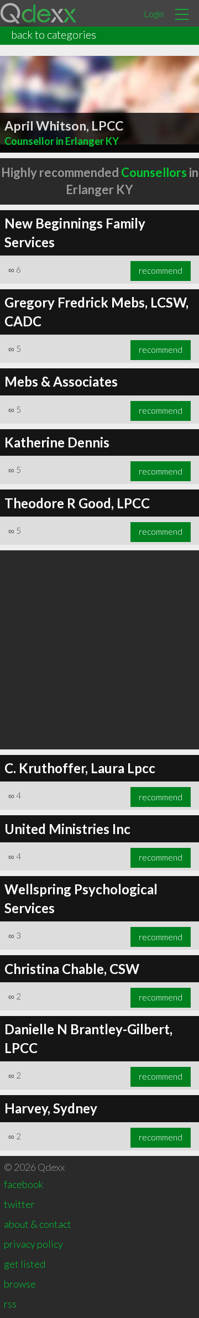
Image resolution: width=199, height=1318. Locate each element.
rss (10, 1304)
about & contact (37, 1224)
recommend (160, 270)
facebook (23, 1184)
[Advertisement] (99, 649)
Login (154, 13)
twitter (19, 1204)
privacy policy (33, 1244)
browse (20, 1284)
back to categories (53, 34)
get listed (24, 1264)
